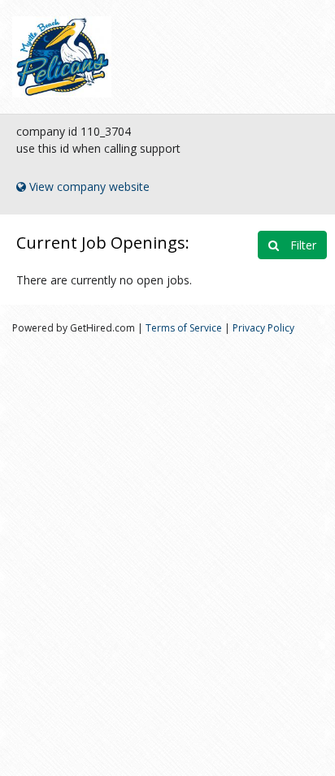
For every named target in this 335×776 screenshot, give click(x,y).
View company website (88, 186)
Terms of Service (184, 328)
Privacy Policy (263, 328)
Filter (301, 245)
